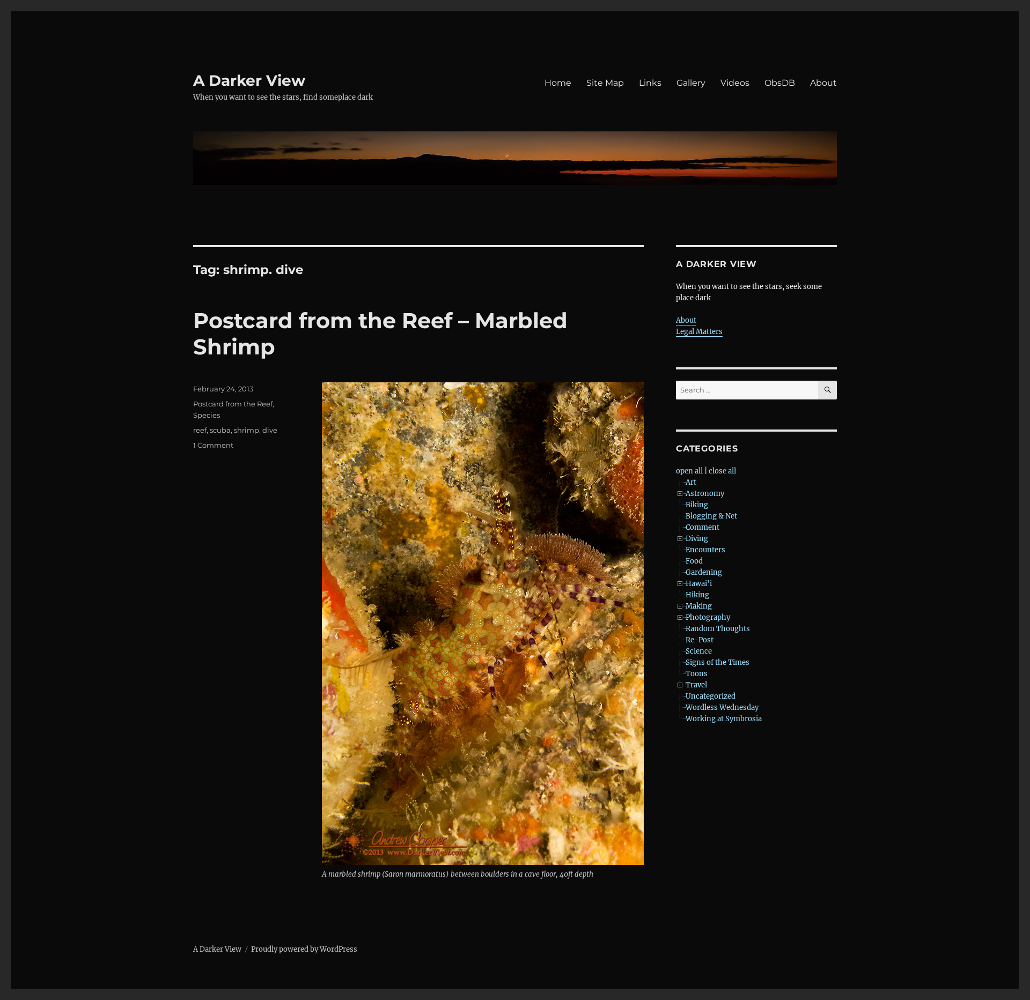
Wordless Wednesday (722, 707)
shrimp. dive (255, 430)
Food (694, 561)
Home (558, 83)
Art (691, 482)
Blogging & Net (711, 516)
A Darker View (249, 80)
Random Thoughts (718, 628)
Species (206, 415)
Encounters (705, 549)
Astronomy (705, 493)
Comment (702, 527)
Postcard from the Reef (233, 403)
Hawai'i (699, 583)
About (823, 83)
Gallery (690, 83)
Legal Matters (699, 331)
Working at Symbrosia (724, 718)
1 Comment (213, 445)
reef (200, 430)
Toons (697, 673)
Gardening (704, 572)
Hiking (697, 594)
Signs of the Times (717, 662)
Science (699, 651)
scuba (220, 430)
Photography (708, 617)
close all (722, 471)
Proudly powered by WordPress (304, 949)
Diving (697, 538)
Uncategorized (710, 696)
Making (699, 606)
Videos (734, 83)
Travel (696, 685)
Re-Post (699, 640)
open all (689, 471)
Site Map (605, 83)
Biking (697, 504)
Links (650, 83)
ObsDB (779, 83)
